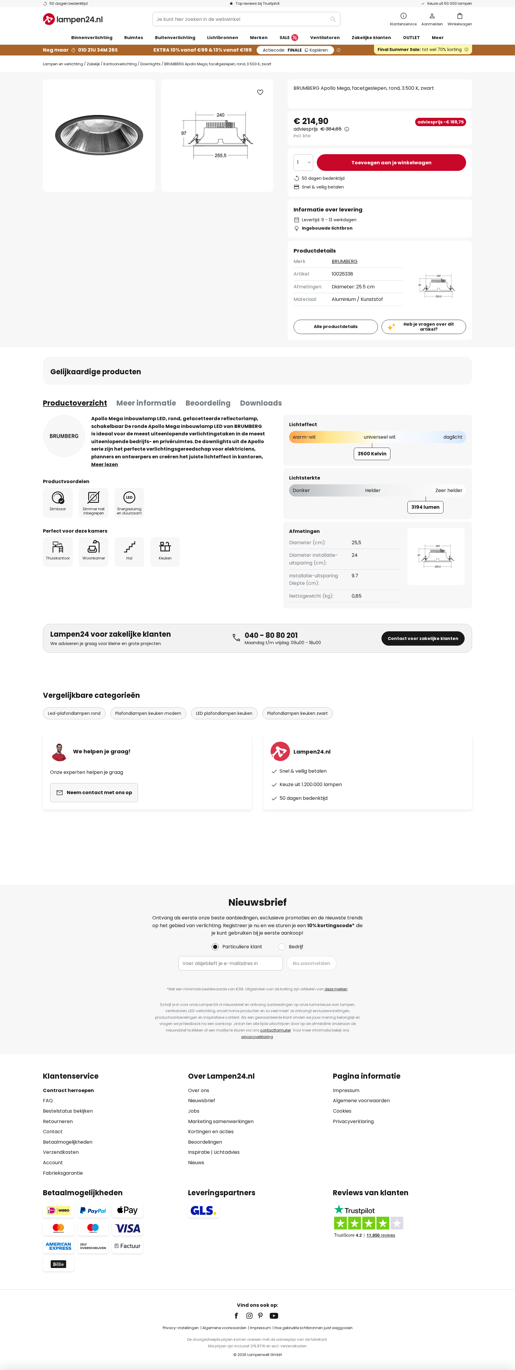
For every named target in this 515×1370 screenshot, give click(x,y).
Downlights (150, 64)
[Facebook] (240, 1315)
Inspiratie (199, 1152)
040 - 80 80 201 (271, 635)
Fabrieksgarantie (63, 1173)
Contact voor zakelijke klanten (423, 638)
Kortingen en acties (211, 1131)
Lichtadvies (227, 1152)
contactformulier (275, 1030)
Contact (53, 1131)
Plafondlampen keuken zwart (297, 713)
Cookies (342, 1111)
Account (53, 1162)
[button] (260, 92)
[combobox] (246, 19)
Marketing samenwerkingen (221, 1121)
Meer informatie (146, 403)
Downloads (261, 403)
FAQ (48, 1100)
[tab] (75, 403)
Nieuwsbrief (201, 1100)
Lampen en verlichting (63, 64)
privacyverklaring (257, 1036)
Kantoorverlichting (120, 64)
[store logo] (73, 19)
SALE (285, 38)
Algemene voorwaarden (361, 1100)
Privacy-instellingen (181, 1327)
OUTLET (411, 38)
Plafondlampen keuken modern (148, 713)
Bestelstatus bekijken (68, 1111)
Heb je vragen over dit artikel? (429, 326)
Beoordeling (208, 403)
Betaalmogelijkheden (67, 1142)
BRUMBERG (345, 261)
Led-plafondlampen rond (74, 713)
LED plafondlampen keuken (224, 713)
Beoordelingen (205, 1142)
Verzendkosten (61, 1152)
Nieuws (196, 1162)
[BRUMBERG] (64, 436)
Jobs (193, 1111)
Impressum (346, 1090)
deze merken (336, 989)
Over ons (198, 1090)
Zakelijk (93, 64)
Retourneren (58, 1121)
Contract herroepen (68, 1090)
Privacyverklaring (353, 1121)
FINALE (295, 50)
